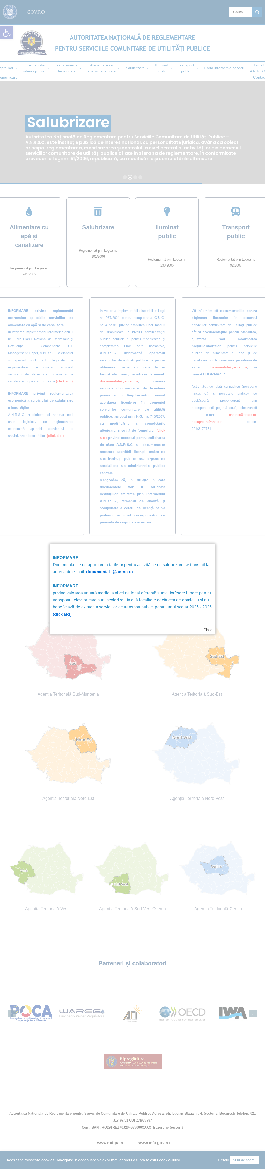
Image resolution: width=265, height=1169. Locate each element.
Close (208, 630)
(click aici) (62, 614)
